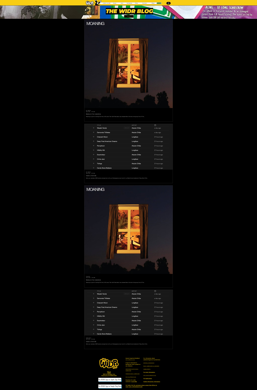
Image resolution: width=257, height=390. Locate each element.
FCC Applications (147, 378)
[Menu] (168, 3)
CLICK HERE (134, 381)
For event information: (149, 372)
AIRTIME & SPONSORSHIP (148, 363)
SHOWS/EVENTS (147, 369)
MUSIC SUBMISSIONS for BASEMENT (151, 366)
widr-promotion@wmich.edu (149, 375)
